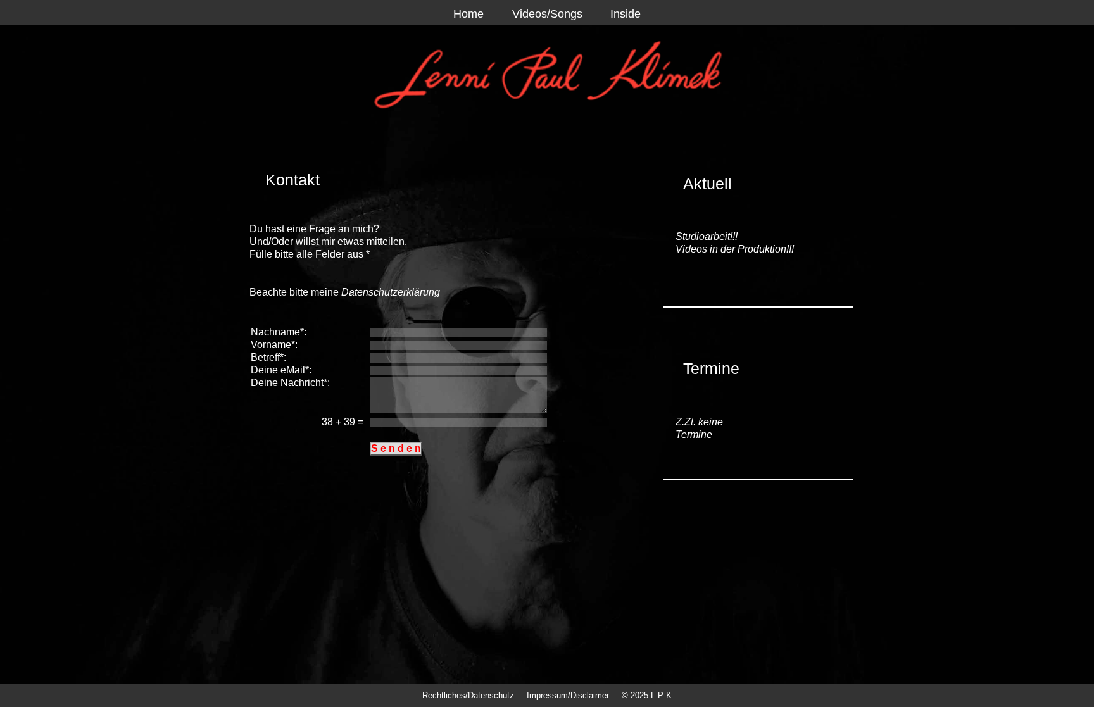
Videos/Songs (547, 14)
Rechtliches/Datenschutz (468, 695)
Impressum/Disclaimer (568, 695)
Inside (625, 14)
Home (468, 14)
